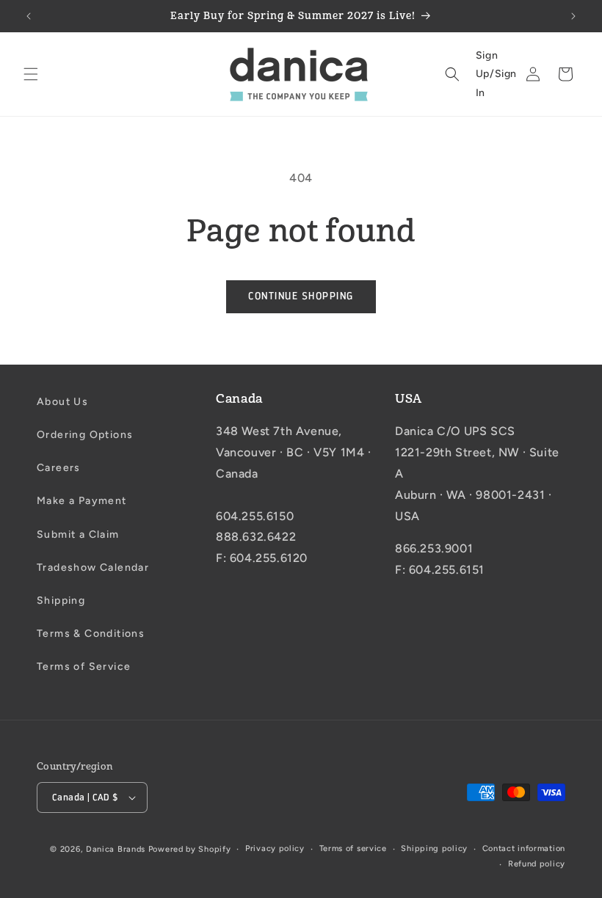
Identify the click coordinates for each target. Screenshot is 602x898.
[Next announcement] (573, 16)
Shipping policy (434, 848)
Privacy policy (275, 848)
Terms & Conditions (91, 633)
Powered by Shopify (189, 849)
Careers (59, 467)
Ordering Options (85, 434)
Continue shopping (301, 296)
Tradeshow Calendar (93, 567)
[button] (31, 74)
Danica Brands (115, 849)
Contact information (523, 848)
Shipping (61, 600)
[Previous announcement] (28, 16)
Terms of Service (84, 666)
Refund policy (536, 864)
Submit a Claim (78, 534)
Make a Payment (82, 500)
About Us (62, 401)
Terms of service (353, 848)
